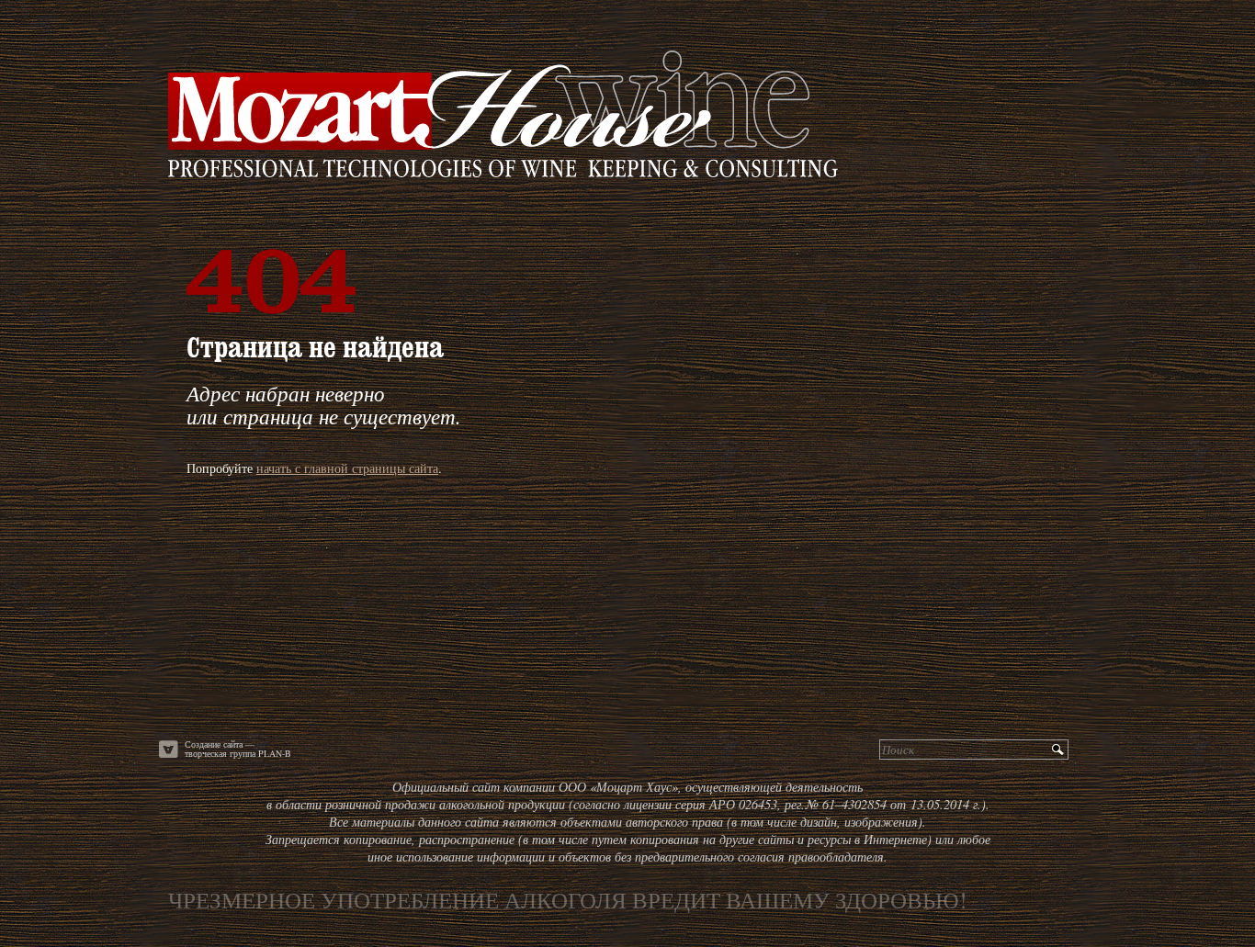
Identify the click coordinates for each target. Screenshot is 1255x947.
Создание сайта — (238, 749)
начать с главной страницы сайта (347, 468)
